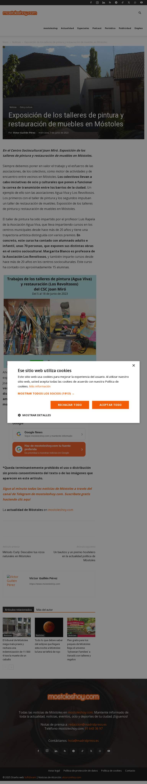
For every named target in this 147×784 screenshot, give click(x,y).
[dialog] (73, 392)
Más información (40, 386)
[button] (73, 393)
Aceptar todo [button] (111, 405)
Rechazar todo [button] (70, 405)
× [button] (133, 365)
